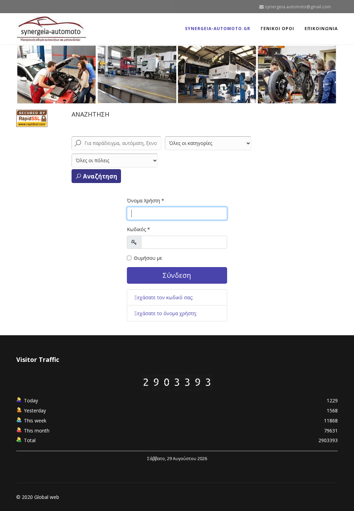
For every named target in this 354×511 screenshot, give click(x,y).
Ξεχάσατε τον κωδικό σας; (163, 297)
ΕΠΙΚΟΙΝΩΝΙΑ (321, 28)
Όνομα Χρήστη (145, 200)
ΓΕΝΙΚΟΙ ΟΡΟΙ (277, 28)
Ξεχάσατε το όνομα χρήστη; (165, 313)
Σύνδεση (176, 275)
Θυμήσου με (148, 258)
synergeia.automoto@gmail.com (298, 7)
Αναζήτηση (99, 176)
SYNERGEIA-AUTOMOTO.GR (217, 28)
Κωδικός (138, 229)
